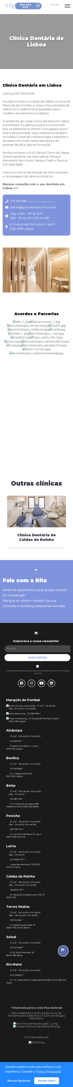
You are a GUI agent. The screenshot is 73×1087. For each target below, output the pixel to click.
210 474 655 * (16, 947)
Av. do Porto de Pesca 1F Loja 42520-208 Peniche (23, 835)
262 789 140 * (17, 829)
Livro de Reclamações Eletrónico (35, 1014)
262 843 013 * (17, 889)
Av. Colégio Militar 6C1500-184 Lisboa (19, 775)
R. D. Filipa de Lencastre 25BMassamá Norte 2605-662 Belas (22, 805)
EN (57, 5)
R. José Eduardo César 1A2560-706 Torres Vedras (20, 926)
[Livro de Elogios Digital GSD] (36, 1026)
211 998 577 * (16, 741)
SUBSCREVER (37, 657)
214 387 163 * (16, 799)
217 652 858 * (16, 768)
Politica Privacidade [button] (48, 1071)
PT (52, 5)
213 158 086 (32, 201)
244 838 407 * (17, 859)
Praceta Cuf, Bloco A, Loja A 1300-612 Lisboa (22, 747)
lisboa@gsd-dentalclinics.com (33, 207)
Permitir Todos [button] (46, 1080)
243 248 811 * (16, 975)
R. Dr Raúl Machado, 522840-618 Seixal (20, 954)
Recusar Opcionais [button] (18, 1080)
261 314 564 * (16, 920)
